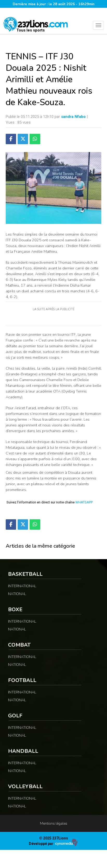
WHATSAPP (84, 502)
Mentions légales (53, 823)
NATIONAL (17, 593)
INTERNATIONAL (22, 586)
